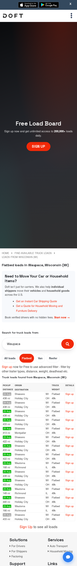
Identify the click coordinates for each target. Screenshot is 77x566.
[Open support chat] (68, 557)
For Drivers (18, 546)
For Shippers (19, 551)
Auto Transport (59, 546)
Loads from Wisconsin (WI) (20, 257)
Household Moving (61, 551)
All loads (10, 358)
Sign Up (26, 526)
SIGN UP (38, 146)
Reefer (53, 358)
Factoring (17, 556)
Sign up (7, 367)
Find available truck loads (33, 253)
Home (5, 253)
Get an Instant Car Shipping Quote (36, 301)
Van (40, 358)
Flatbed (27, 358)
